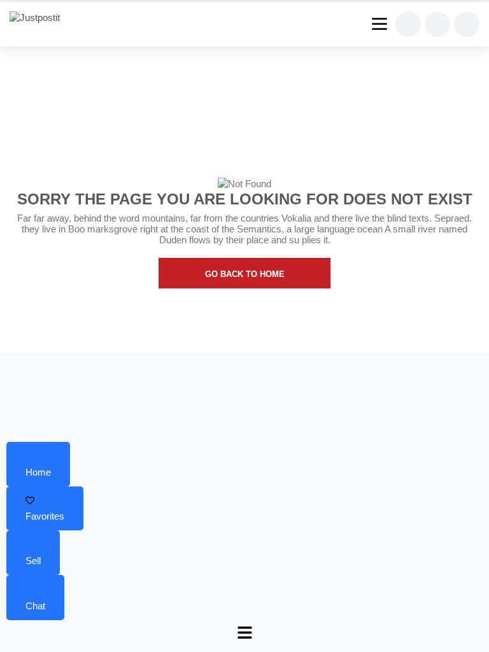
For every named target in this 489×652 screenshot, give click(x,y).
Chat (35, 605)
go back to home (245, 274)
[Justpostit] (39, 17)
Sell (33, 560)
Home (38, 472)
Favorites (44, 516)
